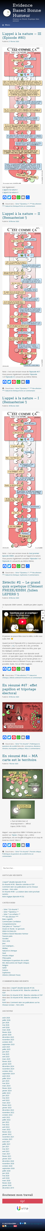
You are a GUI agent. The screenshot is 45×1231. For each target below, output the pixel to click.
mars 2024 (6, 1086)
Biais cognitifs (7, 919)
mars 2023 (6, 1103)
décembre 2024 (8, 1066)
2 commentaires (34, 748)
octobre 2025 (7, 1042)
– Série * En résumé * (10, 909)
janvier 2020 (6, 1185)
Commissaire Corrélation (11, 921)
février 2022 (6, 1132)
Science (5, 970)
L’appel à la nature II (10, 192)
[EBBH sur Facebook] (20, 1224)
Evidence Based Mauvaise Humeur (15, 934)
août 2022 (6, 1117)
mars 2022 (6, 1129)
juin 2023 (5, 1095)
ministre (5, 748)
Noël (4, 953)
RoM (4, 995)
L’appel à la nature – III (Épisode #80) (21, 36)
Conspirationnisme (9, 924)
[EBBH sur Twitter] (23, 1224)
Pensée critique (35, 852)
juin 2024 (5, 1081)
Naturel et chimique (12, 206)
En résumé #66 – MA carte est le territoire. (20, 758)
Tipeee (14, 835)
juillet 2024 (6, 1078)
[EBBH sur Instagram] (33, 1224)
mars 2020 (6, 1180)
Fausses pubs (7, 936)
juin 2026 (5, 1022)
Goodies (5, 938)
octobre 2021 (7, 1139)
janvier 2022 (6, 1134)
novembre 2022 (8, 1112)
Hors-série (6, 941)
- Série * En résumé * (22, 744)
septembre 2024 (8, 1073)
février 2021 (6, 1156)
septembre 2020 (8, 1168)
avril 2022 (5, 1127)
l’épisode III (10, 377)
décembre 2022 (8, 1110)
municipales (13, 748)
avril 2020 (5, 1178)
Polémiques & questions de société (14, 854)
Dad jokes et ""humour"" (11, 926)
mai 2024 (5, 1083)
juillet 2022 (6, 1120)
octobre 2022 (7, 1115)
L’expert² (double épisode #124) (14, 882)
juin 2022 (5, 1122)
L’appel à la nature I (10, 190)
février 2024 (6, 1088)
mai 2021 (5, 1149)
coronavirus (29, 746)
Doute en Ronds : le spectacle (13, 929)
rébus (27, 748)
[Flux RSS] (3, 1226)
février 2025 (6, 1061)
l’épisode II (34, 558)
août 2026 (6, 1018)
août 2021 (6, 1142)
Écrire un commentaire (27, 206)
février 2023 (6, 1105)
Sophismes (24, 575)
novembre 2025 (8, 1039)
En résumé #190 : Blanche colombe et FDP (18, 884)
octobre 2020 (7, 1166)
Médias (5, 948)
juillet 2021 (6, 1144)
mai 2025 (5, 1054)
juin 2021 (5, 1146)
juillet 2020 (6, 1171)
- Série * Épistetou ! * (22, 204)
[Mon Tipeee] (15, 1226)
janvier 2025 (6, 1064)
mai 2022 (5, 1124)
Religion (5, 965)
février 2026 (6, 1032)
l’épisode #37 (34, 371)
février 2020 (6, 1183)
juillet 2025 (6, 1049)
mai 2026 (5, 1025)
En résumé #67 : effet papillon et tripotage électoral (19, 689)
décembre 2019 (8, 1188)
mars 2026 (6, 1030)
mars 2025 (6, 1059)
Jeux (3, 943)
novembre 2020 (8, 1163)
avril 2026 (5, 1027)
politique (21, 748)
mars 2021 (6, 1154)
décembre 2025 (8, 1037)
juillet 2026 (6, 1020)
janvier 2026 (6, 1035)
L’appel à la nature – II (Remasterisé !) (21, 216)
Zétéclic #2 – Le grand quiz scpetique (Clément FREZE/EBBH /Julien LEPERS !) (22, 588)
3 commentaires (33, 575)
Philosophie (6, 958)
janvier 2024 (6, 1090)
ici (13, 645)
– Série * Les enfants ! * (11, 914)
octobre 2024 (7, 1071)
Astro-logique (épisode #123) (13, 896)
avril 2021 (5, 1151)
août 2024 (6, 1076)
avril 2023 (5, 1100)
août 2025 (6, 1047)
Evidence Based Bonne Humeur (27, 11)
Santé (4, 968)
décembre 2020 (8, 1161)
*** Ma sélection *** (22, 675)
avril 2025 (5, 1056)
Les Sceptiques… (8, 946)
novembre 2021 (8, 1137)
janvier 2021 (6, 1159)
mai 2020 (5, 1176)
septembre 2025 (8, 1044)
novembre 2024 (8, 1069)
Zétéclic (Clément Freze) (17, 678)
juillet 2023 (6, 1093)
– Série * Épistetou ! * (10, 912)
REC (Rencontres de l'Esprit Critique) (15, 963)
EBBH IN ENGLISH (9, 931)
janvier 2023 (6, 1107)
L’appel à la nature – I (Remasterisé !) (20, 400)
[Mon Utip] (9, 1226)
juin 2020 (5, 1173)
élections (37, 746)
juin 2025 (5, 1052)
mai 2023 (5, 1098)
